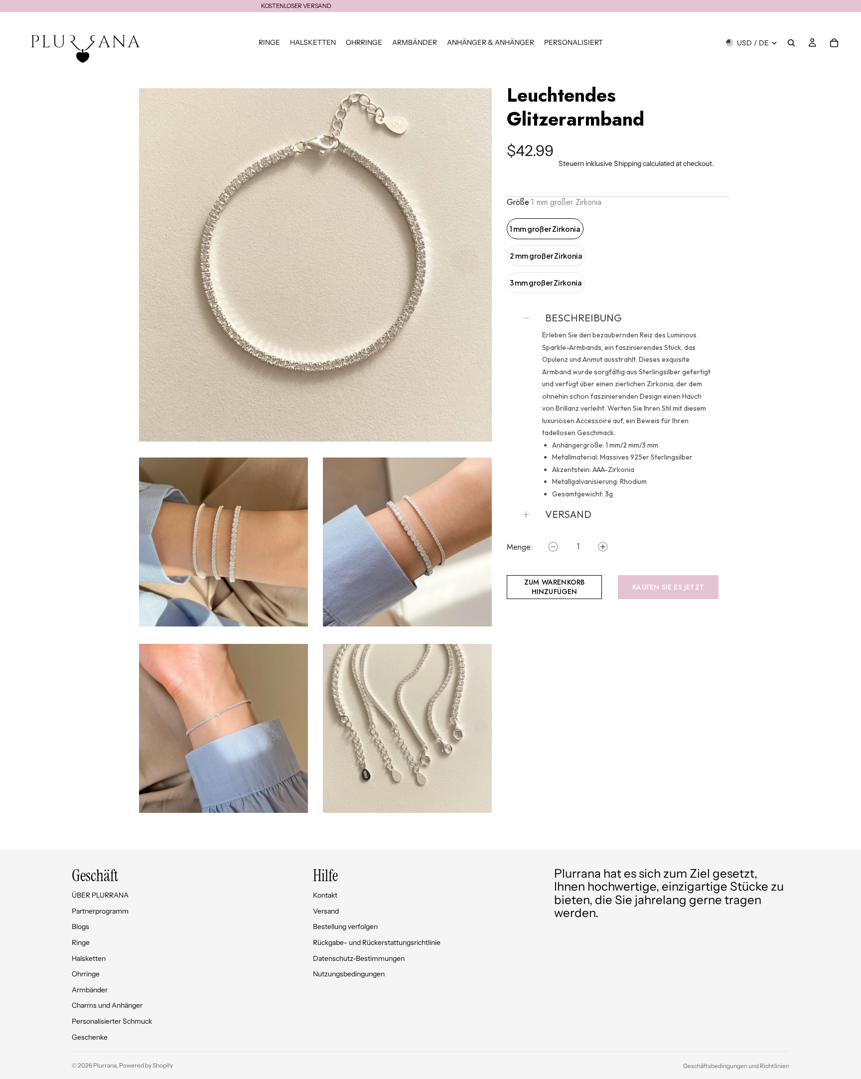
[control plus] (603, 547)
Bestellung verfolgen (345, 926)
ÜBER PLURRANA (100, 895)
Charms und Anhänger (107, 1005)
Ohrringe (86, 973)
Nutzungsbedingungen (349, 973)
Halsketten (89, 958)
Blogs (80, 926)
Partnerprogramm (100, 911)
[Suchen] (791, 43)
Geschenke (90, 1037)
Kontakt (325, 895)
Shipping (627, 163)
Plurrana (105, 1065)
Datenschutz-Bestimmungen (359, 958)
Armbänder (90, 989)
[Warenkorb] (834, 43)
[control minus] (553, 547)
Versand (326, 911)
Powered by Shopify (146, 1065)
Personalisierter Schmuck (112, 1021)
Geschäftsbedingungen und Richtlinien (736, 1066)
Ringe (81, 942)
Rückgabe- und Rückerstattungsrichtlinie (376, 942)
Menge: (520, 547)
